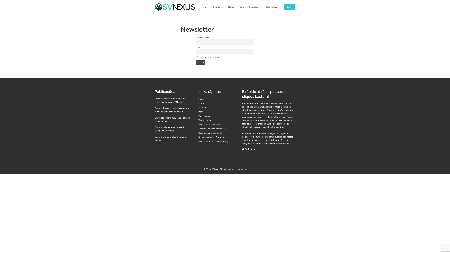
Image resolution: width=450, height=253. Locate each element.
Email (198, 47)
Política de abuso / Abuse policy (213, 141)
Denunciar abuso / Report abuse (213, 137)
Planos (201, 111)
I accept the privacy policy (210, 57)
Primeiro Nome (202, 38)
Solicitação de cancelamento (212, 128)
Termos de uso (205, 120)
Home (201, 103)
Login (289, 7)
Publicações (204, 116)
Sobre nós (203, 107)
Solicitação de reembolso (210, 133)
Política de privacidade (209, 124)
